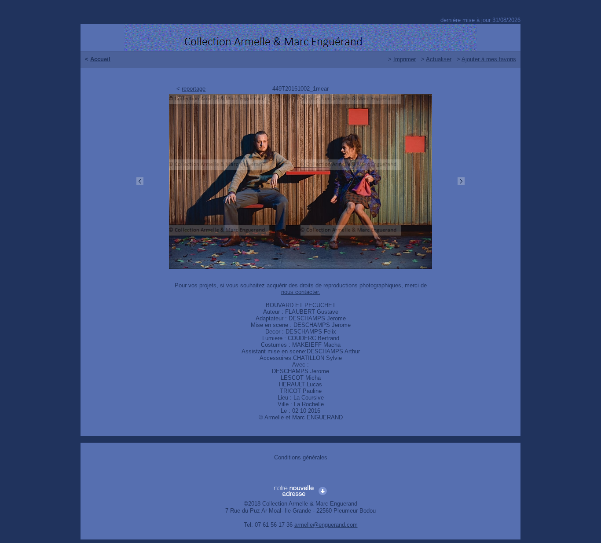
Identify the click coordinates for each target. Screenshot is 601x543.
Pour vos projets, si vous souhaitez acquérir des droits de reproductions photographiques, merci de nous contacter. (301, 288)
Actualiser (438, 59)
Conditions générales (300, 457)
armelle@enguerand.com (326, 524)
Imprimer (404, 59)
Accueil (100, 59)
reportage (193, 88)
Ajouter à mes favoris (489, 59)
